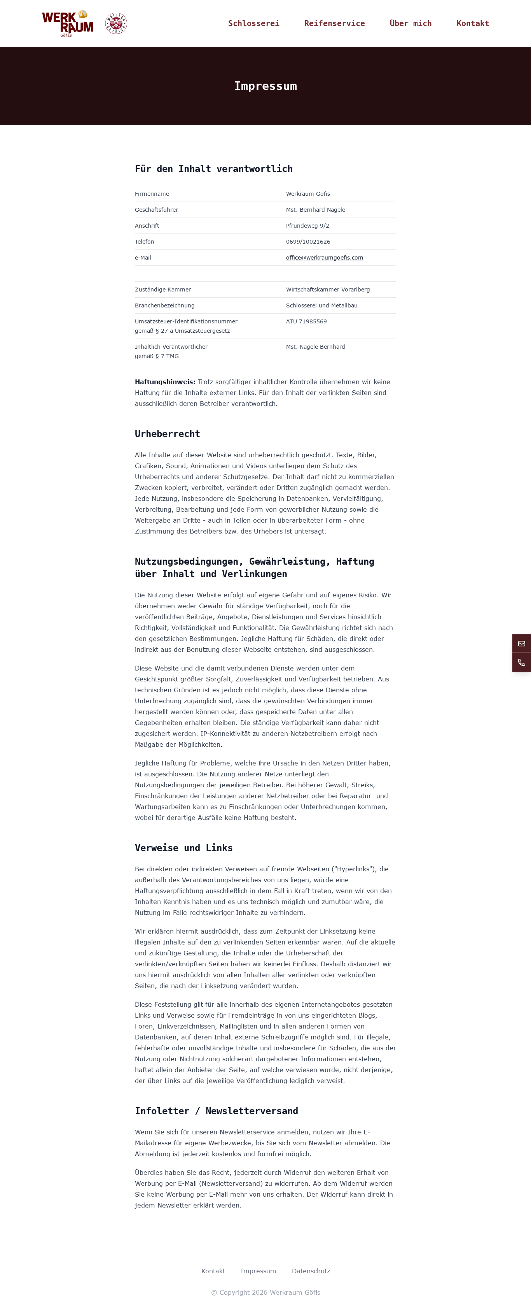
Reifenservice (334, 23)
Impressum (258, 1270)
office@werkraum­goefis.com (324, 257)
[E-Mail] (521, 643)
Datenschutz (311, 1270)
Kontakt (473, 23)
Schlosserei (253, 23)
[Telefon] (521, 662)
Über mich (411, 23)
